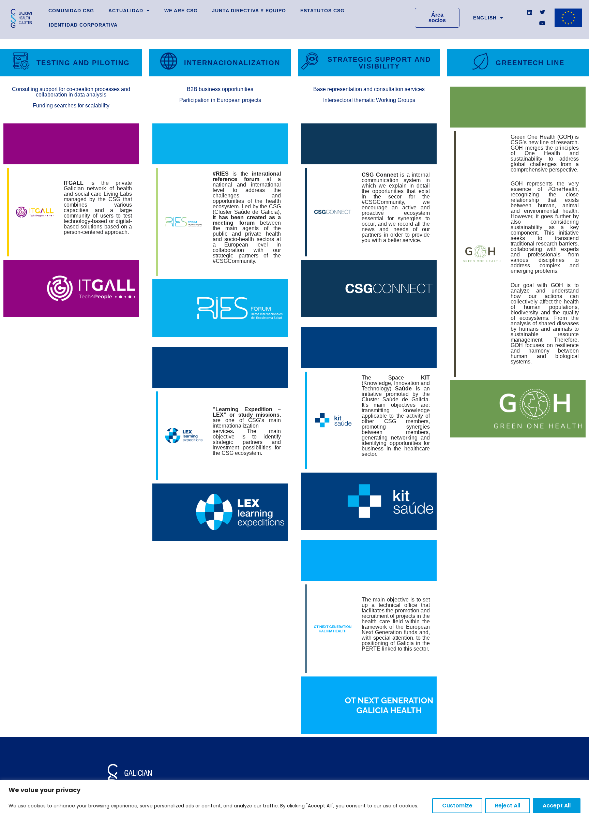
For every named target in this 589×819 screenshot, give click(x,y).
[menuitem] (488, 18)
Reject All (507, 805)
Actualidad (125, 10)
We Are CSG (181, 10)
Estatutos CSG (322, 10)
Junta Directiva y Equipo (249, 10)
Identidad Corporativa (83, 25)
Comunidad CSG (71, 10)
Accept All (557, 805)
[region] (294, 799)
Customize (457, 805)
